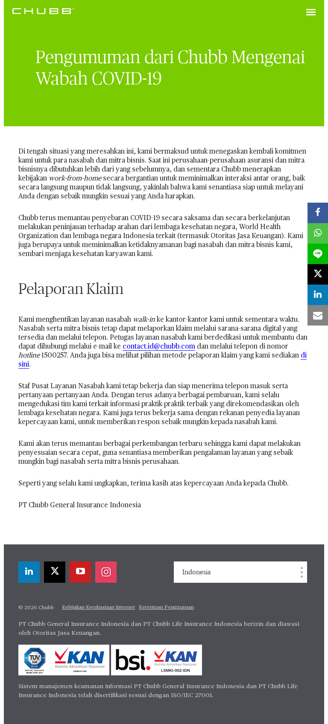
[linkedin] (29, 572)
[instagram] (106, 572)
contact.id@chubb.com (159, 346)
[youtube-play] (80, 572)
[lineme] (318, 254)
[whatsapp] (318, 233)
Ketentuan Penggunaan (166, 607)
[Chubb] (43, 10)
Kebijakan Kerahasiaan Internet (98, 607)
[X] (54, 572)
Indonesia (196, 572)
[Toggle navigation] (311, 12)
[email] (318, 315)
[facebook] (318, 213)
